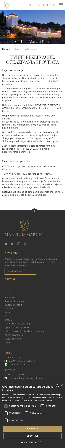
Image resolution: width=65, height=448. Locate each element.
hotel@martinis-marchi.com (16, 151)
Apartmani (10, 297)
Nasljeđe (9, 308)
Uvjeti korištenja (13, 338)
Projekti (8, 316)
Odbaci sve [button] (32, 436)
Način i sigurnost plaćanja (18, 323)
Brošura (9, 319)
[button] (32, 443)
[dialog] (32, 415)
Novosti (8, 312)
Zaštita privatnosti (14, 334)
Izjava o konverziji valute (17, 327)
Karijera (9, 342)
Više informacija (45, 400)
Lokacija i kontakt (13, 304)
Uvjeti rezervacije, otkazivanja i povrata (24, 331)
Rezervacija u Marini (15, 301)
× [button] (61, 385)
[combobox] (57, 385)
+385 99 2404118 (16, 364)
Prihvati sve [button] (32, 428)
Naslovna (6, 49)
